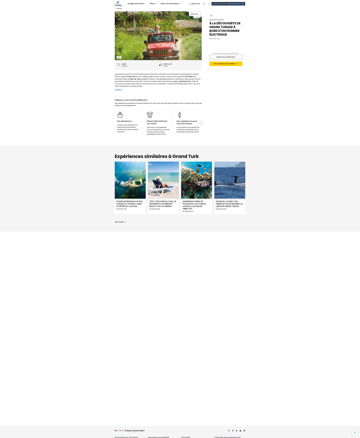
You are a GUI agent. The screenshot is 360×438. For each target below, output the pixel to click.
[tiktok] (236, 431)
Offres (152, 4)
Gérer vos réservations (170, 4)
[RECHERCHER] (204, 3)
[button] (209, 4)
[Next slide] (201, 123)
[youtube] (240, 431)
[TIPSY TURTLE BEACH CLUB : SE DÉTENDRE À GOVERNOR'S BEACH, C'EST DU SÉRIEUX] (163, 188)
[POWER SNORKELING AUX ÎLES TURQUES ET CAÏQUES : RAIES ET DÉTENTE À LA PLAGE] (130, 188)
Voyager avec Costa (136, 4)
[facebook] (233, 431)
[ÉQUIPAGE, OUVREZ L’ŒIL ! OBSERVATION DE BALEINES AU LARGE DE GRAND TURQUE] (229, 188)
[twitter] (229, 431)
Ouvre (196, 14)
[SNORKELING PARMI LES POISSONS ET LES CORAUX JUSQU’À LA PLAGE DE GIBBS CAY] (196, 188)
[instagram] (244, 431)
